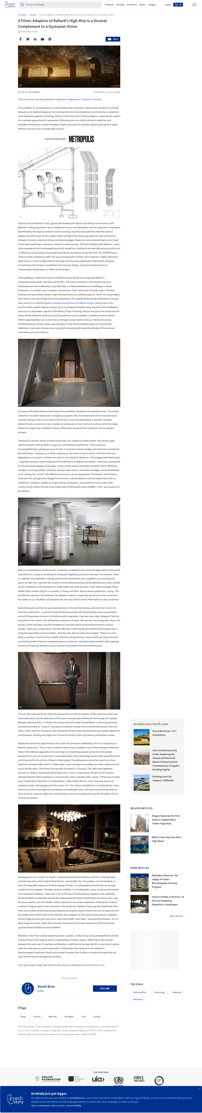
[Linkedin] (35, 39)
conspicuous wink (62, 303)
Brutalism (104, 298)
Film (84, 1016)
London (108, 286)
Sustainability (139, 992)
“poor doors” (81, 919)
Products (132, 4)
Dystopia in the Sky (91, 99)
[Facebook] (20, 39)
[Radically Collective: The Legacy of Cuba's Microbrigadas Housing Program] (139, 883)
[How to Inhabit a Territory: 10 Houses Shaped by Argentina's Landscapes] (139, 904)
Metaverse (138, 999)
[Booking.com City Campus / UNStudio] (142, 783)
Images (152, 4)
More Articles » (177, 916)
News (142, 4)
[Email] (42, 39)
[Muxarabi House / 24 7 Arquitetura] (142, 737)
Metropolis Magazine (67, 99)
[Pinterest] (49, 39)
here (102, 965)
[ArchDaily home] (10, 4)
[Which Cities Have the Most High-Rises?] (139, 844)
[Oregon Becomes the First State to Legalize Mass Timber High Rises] (139, 823)
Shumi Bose (46, 986)
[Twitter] (27, 39)
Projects (109, 4)
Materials (177, 992)
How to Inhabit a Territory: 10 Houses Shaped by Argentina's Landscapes (168, 900)
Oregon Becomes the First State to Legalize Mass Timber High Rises (166, 819)
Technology (159, 992)
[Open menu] (194, 4)
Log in (168, 4)
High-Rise (52, 1016)
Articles (120, 4)
